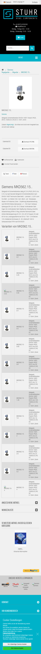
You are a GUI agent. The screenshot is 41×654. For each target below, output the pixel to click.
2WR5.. (20, 549)
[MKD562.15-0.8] (7, 363)
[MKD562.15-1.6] (7, 417)
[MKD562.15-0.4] (7, 310)
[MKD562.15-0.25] (7, 274)
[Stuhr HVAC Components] (20, 14)
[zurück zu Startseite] (3, 70)
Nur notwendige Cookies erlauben (17, 644)
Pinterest (24, 174)
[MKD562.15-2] (7, 435)
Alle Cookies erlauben (17, 648)
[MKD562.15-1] (7, 381)
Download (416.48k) (28, 142)
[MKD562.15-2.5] (7, 453)
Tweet (7, 174)
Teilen (15, 174)
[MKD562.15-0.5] (7, 328)
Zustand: (4, 125)
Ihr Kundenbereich (10, 610)
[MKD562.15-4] (8, 489)
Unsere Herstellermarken (20, 578)
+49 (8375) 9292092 (21, 24)
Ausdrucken (20, 160)
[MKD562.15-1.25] (7, 399)
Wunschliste (7, 509)
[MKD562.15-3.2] (7, 471)
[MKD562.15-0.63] (7, 346)
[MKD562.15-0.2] (7, 256)
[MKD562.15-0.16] (7, 238)
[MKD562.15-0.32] (8, 292)
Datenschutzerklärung (9, 633)
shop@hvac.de (21, 26)
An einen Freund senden (11, 164)
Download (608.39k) (28, 149)
